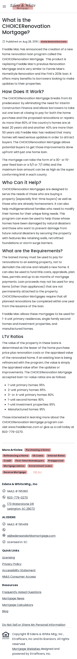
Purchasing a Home (38, 449)
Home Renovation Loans (54, 41)
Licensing (8, 557)
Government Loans (40, 465)
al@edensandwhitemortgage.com (31, 536)
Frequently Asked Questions (21, 592)
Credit (7, 460)
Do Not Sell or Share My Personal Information (33, 625)
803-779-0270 (17, 498)
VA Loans (37, 455)
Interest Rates (56, 455)
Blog (5, 611)
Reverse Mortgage (15, 472)
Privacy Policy (11, 564)
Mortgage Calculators (17, 605)
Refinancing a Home (16, 455)
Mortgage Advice (14, 465)
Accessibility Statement (19, 570)
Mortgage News (13, 598)
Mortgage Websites (26, 649)
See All (37, 472)
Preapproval (55, 460)
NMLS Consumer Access (19, 577)
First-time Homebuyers (29, 460)
